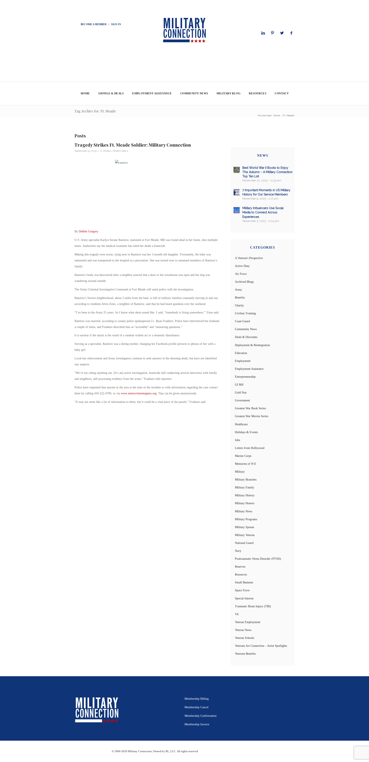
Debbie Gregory (88, 231)
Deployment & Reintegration (252, 345)
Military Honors (244, 503)
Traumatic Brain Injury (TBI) (253, 606)
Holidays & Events (246, 432)
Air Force (241, 273)
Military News (120, 150)
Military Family (244, 487)
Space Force (242, 590)
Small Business (244, 582)
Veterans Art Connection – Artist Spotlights (261, 645)
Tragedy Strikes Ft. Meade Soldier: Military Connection (133, 145)
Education (241, 353)
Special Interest (244, 598)
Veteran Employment (247, 622)
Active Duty (242, 266)
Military (107, 150)
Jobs (237, 440)
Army (238, 289)
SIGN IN (116, 24)
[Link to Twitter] (282, 33)
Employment (242, 361)
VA (237, 614)
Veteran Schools (244, 638)
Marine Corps (243, 455)
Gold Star (241, 392)
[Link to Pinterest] (272, 33)
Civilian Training (245, 313)
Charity (239, 305)
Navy (238, 550)
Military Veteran (245, 535)
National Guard (244, 543)
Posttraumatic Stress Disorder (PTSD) (258, 558)
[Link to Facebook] (291, 33)
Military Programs (246, 519)
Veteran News (243, 630)
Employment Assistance (249, 368)
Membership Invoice (196, 724)
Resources (241, 574)
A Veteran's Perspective (249, 258)
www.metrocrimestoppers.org (139, 393)
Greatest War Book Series (250, 408)
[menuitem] (85, 93)
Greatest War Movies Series (251, 416)
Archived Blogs (244, 281)
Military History (245, 495)
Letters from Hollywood (249, 448)
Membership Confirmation (200, 715)
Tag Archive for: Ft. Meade (95, 111)
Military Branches (245, 479)
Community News (246, 329)
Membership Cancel (196, 707)
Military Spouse (244, 527)
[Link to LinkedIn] (263, 33)
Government (242, 400)
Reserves (240, 566)
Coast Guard (242, 321)
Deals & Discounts (246, 337)
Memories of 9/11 (245, 463)
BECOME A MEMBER (94, 24)
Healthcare (241, 424)
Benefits (240, 297)
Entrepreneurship (245, 376)
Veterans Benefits (245, 653)
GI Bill (239, 384)
